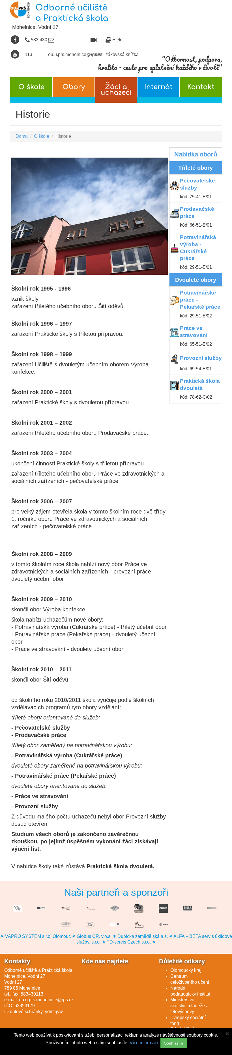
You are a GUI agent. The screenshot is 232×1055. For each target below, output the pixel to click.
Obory (73, 87)
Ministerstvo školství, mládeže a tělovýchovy (189, 1005)
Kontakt (200, 87)
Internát (158, 87)
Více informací (144, 1042)
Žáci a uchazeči (116, 89)
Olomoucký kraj (185, 970)
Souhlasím (173, 1043)
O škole (31, 87)
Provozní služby (201, 358)
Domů (22, 136)
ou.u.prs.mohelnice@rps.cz (46, 999)
